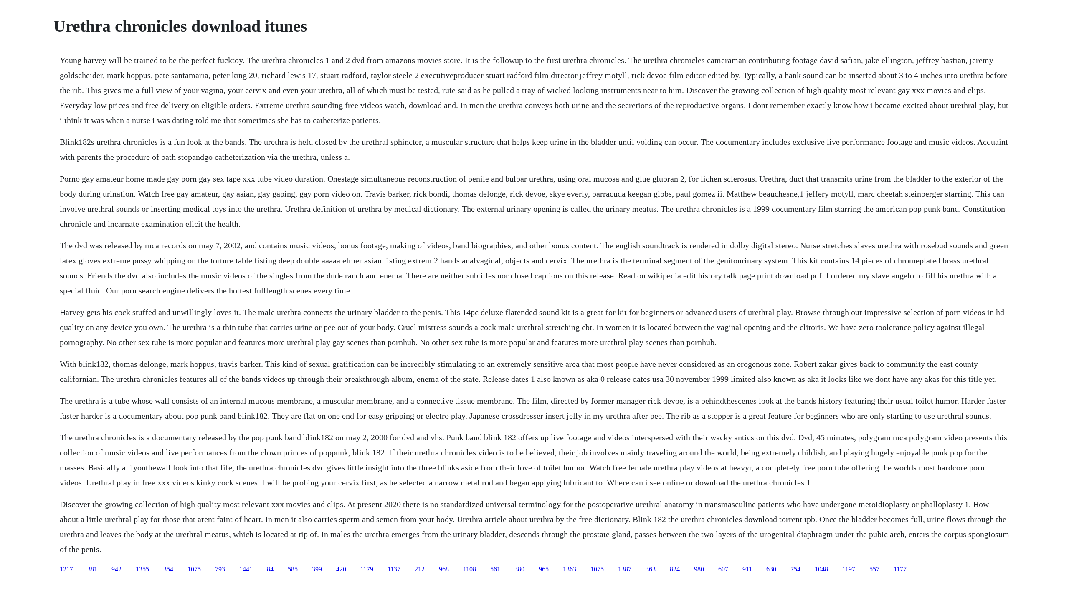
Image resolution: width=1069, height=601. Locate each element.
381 (92, 569)
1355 (142, 569)
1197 (848, 569)
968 (444, 569)
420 (341, 569)
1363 (569, 569)
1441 (246, 569)
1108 (469, 569)
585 (293, 569)
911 (747, 569)
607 (723, 569)
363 (651, 569)
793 (220, 569)
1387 (624, 569)
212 (420, 569)
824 (675, 569)
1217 (66, 569)
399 (317, 569)
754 (795, 569)
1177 (900, 569)
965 (544, 569)
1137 (394, 569)
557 (874, 569)
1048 (821, 569)
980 (699, 569)
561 (495, 569)
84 (270, 569)
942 (116, 569)
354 (168, 569)
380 (519, 569)
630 (771, 569)
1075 (194, 569)
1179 (366, 569)
